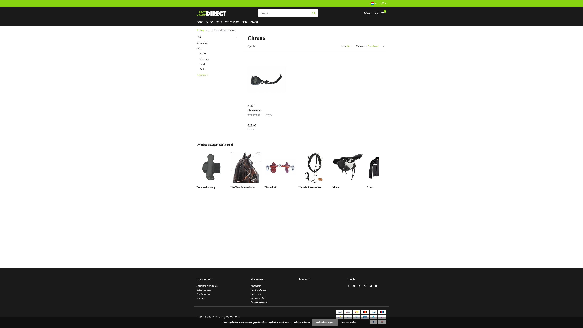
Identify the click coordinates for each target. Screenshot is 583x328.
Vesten (203, 53)
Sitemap (201, 297)
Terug (201, 30)
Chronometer (254, 110)
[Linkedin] (376, 286)
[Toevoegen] (281, 127)
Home (208, 30)
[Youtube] (371, 286)
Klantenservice (203, 293)
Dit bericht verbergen (324, 322)
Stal (244, 22)
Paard (254, 22)
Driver (223, 30)
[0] (382, 13)
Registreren (256, 285)
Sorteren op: (362, 46)
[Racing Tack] (340, 13)
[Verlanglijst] (376, 13)
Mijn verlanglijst (258, 297)
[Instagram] (360, 286)
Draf (200, 22)
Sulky (219, 22)
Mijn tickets (256, 293)
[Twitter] (354, 286)
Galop (209, 22)
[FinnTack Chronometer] (266, 79)
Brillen (203, 69)
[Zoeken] (314, 13)
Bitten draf (202, 42)
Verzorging (232, 22)
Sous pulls (204, 58)
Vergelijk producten (259, 301)
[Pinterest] (365, 286)
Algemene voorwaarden (208, 285)
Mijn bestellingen (258, 289)
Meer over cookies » (349, 322)
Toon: (344, 46)
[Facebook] (349, 286)
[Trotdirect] (212, 13)
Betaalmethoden (204, 289)
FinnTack (251, 106)
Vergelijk (269, 114)
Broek (202, 64)
